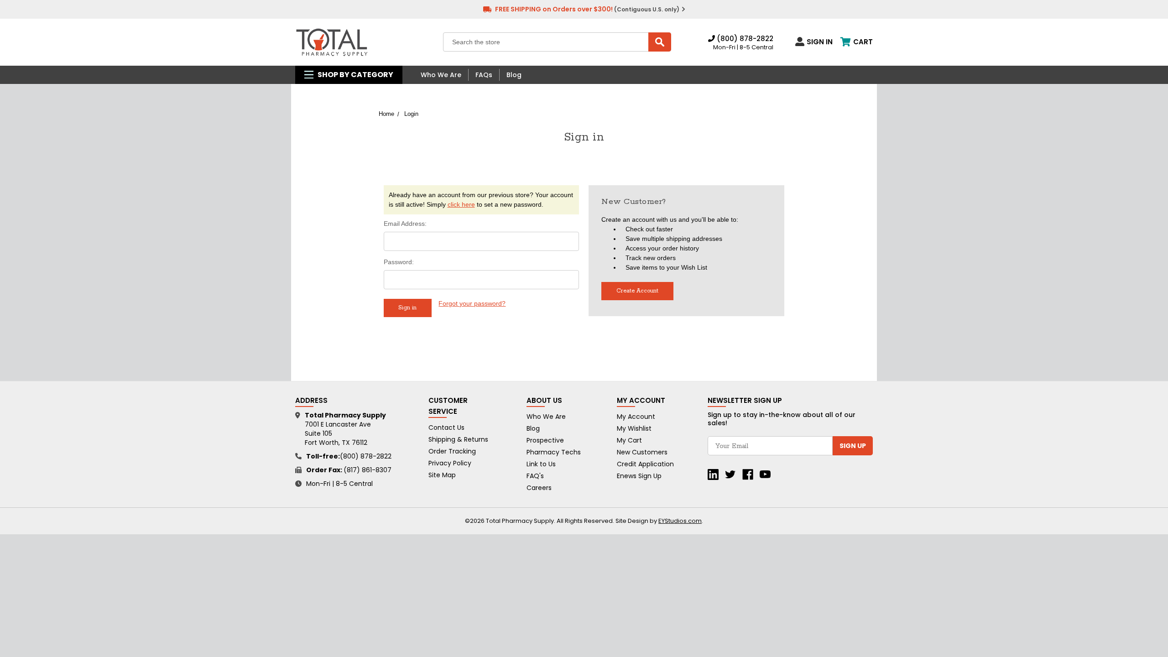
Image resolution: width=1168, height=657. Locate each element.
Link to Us (541, 464)
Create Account (637, 290)
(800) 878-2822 (744, 38)
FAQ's (535, 475)
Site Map (442, 475)
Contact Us (446, 427)
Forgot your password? (472, 303)
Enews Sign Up (639, 475)
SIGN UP (853, 445)
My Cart (629, 440)
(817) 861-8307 (367, 469)
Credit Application (645, 464)
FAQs (483, 74)
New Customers (642, 452)
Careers (539, 487)
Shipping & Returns (458, 439)
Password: (399, 262)
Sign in (820, 41)
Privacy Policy (449, 463)
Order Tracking (452, 451)
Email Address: (405, 223)
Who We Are (441, 74)
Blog (513, 74)
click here (461, 204)
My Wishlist (634, 428)
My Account (636, 416)
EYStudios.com (680, 520)
